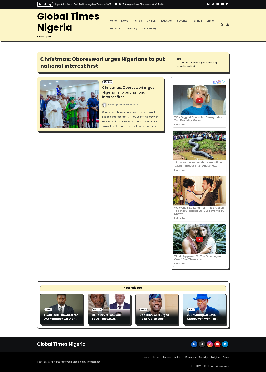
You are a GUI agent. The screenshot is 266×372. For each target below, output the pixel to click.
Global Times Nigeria (68, 22)
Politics (137, 20)
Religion (197, 20)
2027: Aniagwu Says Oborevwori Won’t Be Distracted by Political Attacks (203, 320)
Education (166, 20)
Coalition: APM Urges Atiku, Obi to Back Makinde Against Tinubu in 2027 (154, 320)
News (124, 20)
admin (110, 104)
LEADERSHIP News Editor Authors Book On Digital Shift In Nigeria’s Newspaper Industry (61, 320)
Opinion (151, 20)
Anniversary (149, 28)
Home (113, 20)
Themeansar (93, 361)
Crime (210, 20)
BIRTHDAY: (115, 28)
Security (182, 20)
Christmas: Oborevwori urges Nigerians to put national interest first (128, 92)
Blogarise (78, 361)
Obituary (132, 28)
